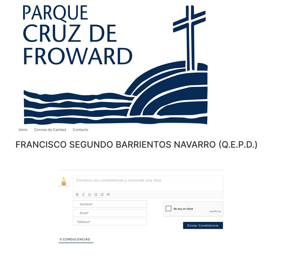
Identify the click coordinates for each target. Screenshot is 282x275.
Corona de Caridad (50, 129)
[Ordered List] (96, 194)
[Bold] (77, 194)
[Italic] (83, 194)
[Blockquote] (108, 194)
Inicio (23, 129)
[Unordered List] (102, 194)
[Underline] (90, 194)
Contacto (80, 129)
